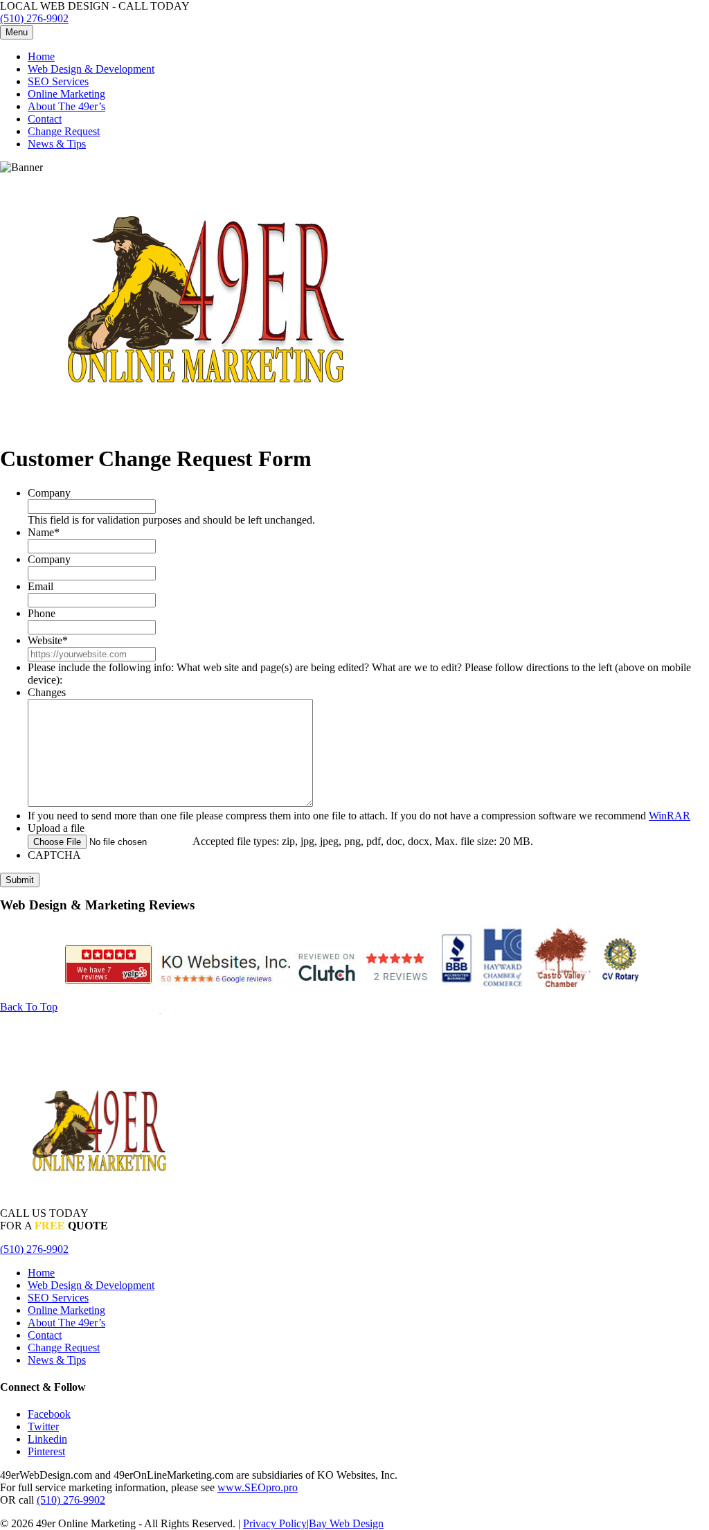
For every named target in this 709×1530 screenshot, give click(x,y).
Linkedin (47, 1439)
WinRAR (669, 815)
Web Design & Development (91, 69)
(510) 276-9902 (34, 18)
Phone (41, 613)
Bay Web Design (346, 1523)
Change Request (64, 131)
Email (40, 586)
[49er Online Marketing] (207, 425)
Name (44, 532)
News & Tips (57, 144)
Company (49, 493)
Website (48, 640)
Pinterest (46, 1451)
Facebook (49, 1414)
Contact (45, 119)
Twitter (43, 1426)
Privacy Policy (275, 1523)
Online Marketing (66, 94)
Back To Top (28, 1007)
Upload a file (56, 828)
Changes (47, 692)
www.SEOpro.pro (257, 1487)
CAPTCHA (54, 855)
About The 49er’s (66, 106)
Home (41, 56)
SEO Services (58, 81)
